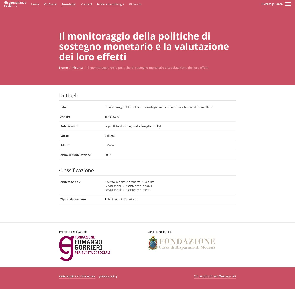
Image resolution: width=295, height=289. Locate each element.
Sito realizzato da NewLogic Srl (215, 276)
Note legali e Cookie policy (77, 276)
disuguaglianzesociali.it (15, 4)
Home (63, 67)
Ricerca (77, 67)
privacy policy (108, 276)
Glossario (135, 4)
